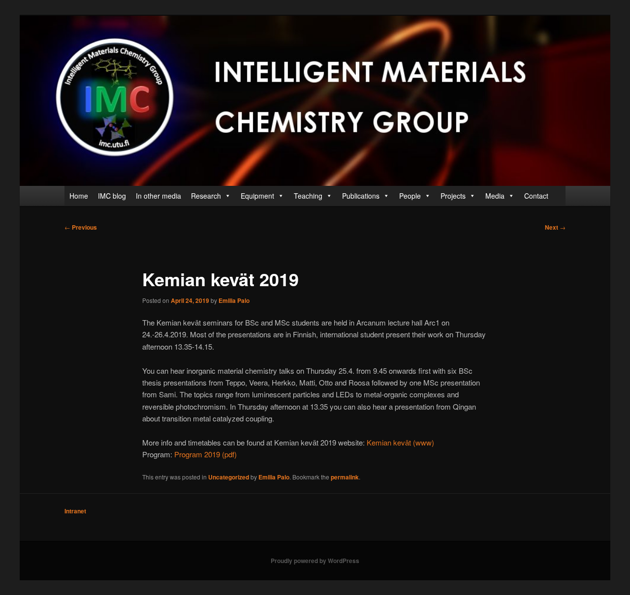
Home (78, 196)
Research (206, 196)
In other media (158, 196)
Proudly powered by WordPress (315, 560)
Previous (80, 227)
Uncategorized (228, 477)
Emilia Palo (234, 300)
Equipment (257, 196)
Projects (453, 196)
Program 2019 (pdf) (205, 454)
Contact (536, 196)
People (410, 196)
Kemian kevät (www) (400, 442)
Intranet (75, 510)
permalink (345, 477)
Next (555, 227)
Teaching (308, 196)
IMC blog (112, 196)
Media (494, 196)
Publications (360, 196)
